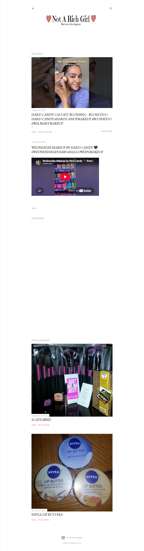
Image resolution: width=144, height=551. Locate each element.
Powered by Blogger (74, 537)
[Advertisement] (72, 312)
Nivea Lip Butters (47, 514)
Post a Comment (45, 132)
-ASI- (79, 543)
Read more (107, 131)
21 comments (43, 520)
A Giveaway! (41, 419)
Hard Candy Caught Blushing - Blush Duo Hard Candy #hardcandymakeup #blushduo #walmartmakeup (72, 119)
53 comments (43, 425)
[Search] (110, 8)
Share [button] (34, 132)
